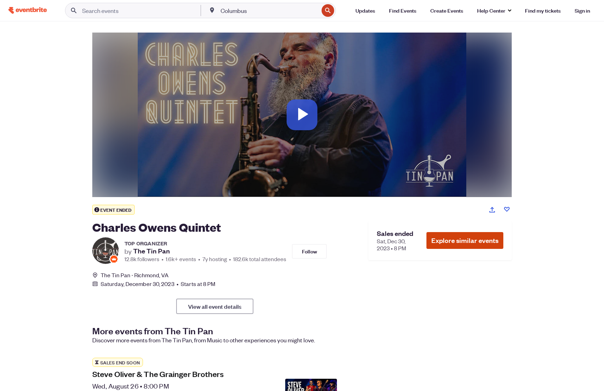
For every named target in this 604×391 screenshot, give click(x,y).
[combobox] (269, 10)
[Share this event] (492, 210)
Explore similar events (464, 240)
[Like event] (507, 209)
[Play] (302, 114)
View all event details (215, 306)
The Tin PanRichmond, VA (134, 275)
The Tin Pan (151, 251)
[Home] (27, 10)
